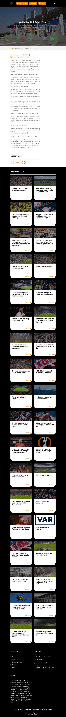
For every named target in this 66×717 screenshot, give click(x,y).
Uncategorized (18, 48)
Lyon (19, 25)
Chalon (45, 25)
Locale (15, 25)
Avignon (36, 27)
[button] (54, 3)
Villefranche (26, 25)
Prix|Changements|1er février (20, 57)
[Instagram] (17, 162)
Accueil (12, 48)
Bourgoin (34, 25)
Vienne (40, 25)
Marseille (42, 27)
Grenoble (29, 27)
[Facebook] (12, 162)
